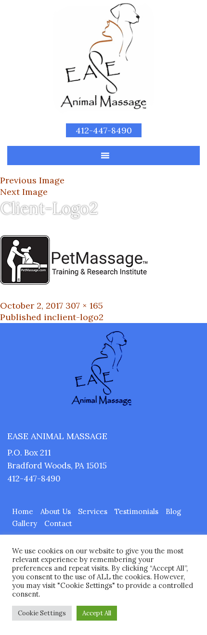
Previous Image (32, 180)
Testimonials (136, 511)
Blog (173, 511)
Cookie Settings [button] (42, 613)
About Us (55, 511)
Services (92, 511)
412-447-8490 (104, 130)
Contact (58, 523)
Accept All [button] (96, 613)
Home (22, 511)
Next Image (24, 191)
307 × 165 (84, 305)
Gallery (24, 523)
